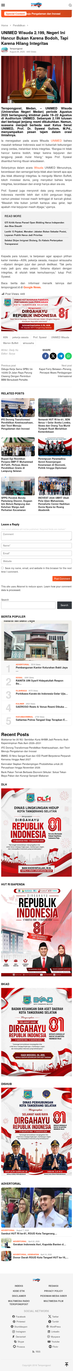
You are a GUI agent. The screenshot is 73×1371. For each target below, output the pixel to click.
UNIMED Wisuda (60, 337)
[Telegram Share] (60, 356)
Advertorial (22, 664)
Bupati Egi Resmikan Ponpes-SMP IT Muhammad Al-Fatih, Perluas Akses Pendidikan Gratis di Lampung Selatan (17, 465)
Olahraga (21, 690)
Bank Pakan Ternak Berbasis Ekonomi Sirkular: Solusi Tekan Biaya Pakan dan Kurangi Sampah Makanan (33, 773)
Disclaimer (19, 1295)
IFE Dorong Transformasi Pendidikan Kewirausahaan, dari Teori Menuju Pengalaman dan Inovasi (17, 424)
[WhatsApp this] (68, 356)
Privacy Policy (53, 1291)
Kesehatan (33, 1254)
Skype (21, 1341)
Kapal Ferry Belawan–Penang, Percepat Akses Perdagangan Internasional (55, 371)
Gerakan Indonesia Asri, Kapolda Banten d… (39, 1244)
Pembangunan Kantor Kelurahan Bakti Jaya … (42, 669)
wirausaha (28, 343)
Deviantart (21, 1336)
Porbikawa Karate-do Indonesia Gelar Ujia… (42, 693)
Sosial (19, 677)
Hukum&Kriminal (24, 716)
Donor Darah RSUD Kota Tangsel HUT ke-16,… (40, 1257)
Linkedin (55, 1331)
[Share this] (45, 356)
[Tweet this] (53, 356)
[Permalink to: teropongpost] (4, 49)
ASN (5, 337)
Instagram (21, 1331)
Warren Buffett (10, 343)
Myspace (55, 1336)
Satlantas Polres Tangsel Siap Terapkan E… (41, 719)
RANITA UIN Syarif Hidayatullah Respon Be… (39, 682)
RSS (38, 1351)
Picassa (21, 1346)
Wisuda (38, 168)
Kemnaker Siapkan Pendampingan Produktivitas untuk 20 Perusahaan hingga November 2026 (32, 765)
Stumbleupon (20, 1326)
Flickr (55, 1346)
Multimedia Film (53, 1301)
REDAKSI (53, 1285)
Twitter (55, 1316)
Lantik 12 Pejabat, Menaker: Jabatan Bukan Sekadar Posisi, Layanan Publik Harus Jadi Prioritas (36, 233)
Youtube (55, 1341)
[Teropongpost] (36, 4)
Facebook (21, 1316)
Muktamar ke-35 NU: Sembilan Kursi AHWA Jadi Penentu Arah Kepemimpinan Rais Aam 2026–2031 (34, 741)
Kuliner (20, 703)
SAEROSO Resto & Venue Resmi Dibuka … (41, 706)
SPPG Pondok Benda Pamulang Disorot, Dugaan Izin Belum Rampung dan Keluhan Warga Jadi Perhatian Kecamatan (16, 504)
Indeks (19, 1285)
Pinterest (20, 1321)
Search (5, 599)
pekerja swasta (20, 337)
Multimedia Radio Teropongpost (19, 1302)
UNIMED (56, 141)
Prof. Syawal (40, 337)
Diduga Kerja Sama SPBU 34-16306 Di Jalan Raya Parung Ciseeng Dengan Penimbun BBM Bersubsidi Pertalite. (17, 372)
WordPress (55, 1326)
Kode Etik (19, 1291)
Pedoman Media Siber (53, 1295)
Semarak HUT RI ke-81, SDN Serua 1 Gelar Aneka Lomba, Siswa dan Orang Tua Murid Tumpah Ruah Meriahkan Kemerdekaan (54, 425)
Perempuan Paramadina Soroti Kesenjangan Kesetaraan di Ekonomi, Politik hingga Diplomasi (52, 463)
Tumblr (55, 1321)
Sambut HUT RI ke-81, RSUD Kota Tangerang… (29, 1233)
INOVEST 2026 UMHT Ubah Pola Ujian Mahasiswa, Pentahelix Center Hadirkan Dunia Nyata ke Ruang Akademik (54, 504)
